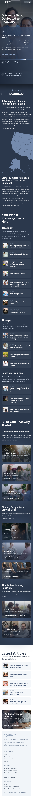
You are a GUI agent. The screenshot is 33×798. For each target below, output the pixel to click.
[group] (16, 66)
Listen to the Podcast (9, 777)
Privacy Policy (7, 756)
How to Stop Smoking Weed (11, 772)
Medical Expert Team (9, 759)
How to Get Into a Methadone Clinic (13, 788)
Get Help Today (8, 784)
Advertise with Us (8, 761)
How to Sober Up (8, 775)
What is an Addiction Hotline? (11, 786)
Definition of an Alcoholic (10, 768)
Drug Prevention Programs (10, 770)
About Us (6, 754)
